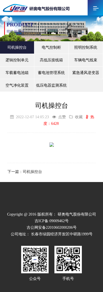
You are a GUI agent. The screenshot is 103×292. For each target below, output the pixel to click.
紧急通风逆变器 (85, 73)
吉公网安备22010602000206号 (52, 227)
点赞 (62, 117)
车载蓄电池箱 (17, 73)
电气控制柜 (51, 47)
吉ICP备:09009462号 (52, 221)
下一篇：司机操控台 (24, 172)
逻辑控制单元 (17, 60)
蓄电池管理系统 (51, 73)
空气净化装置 (17, 85)
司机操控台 (17, 47)
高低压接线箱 (51, 60)
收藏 (79, 117)
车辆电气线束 (85, 60)
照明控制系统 (85, 47)
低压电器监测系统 (51, 85)
